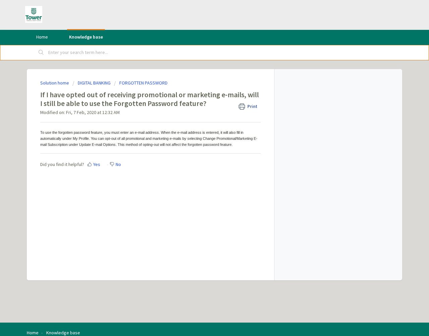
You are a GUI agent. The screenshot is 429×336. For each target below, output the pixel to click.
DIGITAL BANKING (94, 83)
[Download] (202, 79)
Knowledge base (86, 37)
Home (42, 37)
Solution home (55, 83)
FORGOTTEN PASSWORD (143, 83)
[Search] (41, 52)
